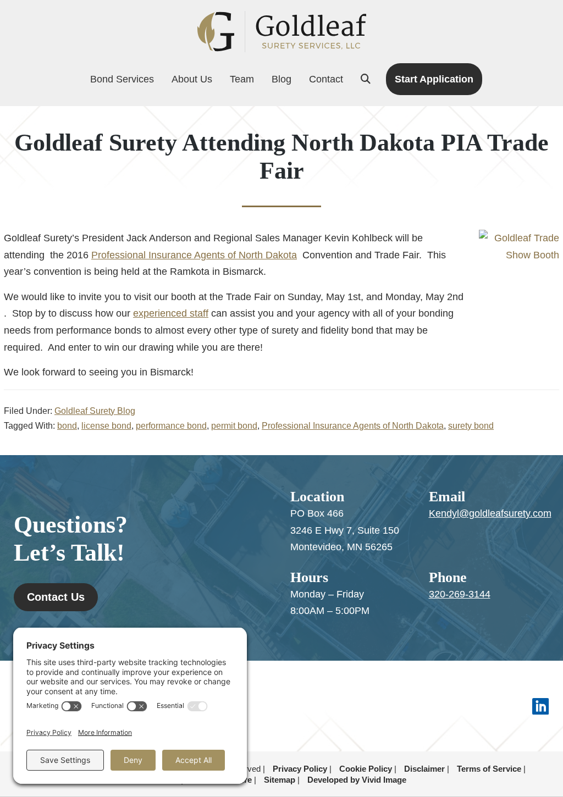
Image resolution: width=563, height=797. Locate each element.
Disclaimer (424, 768)
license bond (106, 425)
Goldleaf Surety (281, 31)
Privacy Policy (300, 768)
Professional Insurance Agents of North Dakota (194, 255)
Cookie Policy (365, 768)
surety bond (471, 425)
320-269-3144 (459, 594)
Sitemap (279, 779)
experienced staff (170, 313)
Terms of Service (489, 768)
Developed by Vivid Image (356, 779)
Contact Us (56, 597)
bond (67, 425)
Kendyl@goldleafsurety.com (490, 513)
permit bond (234, 425)
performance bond (171, 425)
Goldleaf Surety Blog (94, 411)
